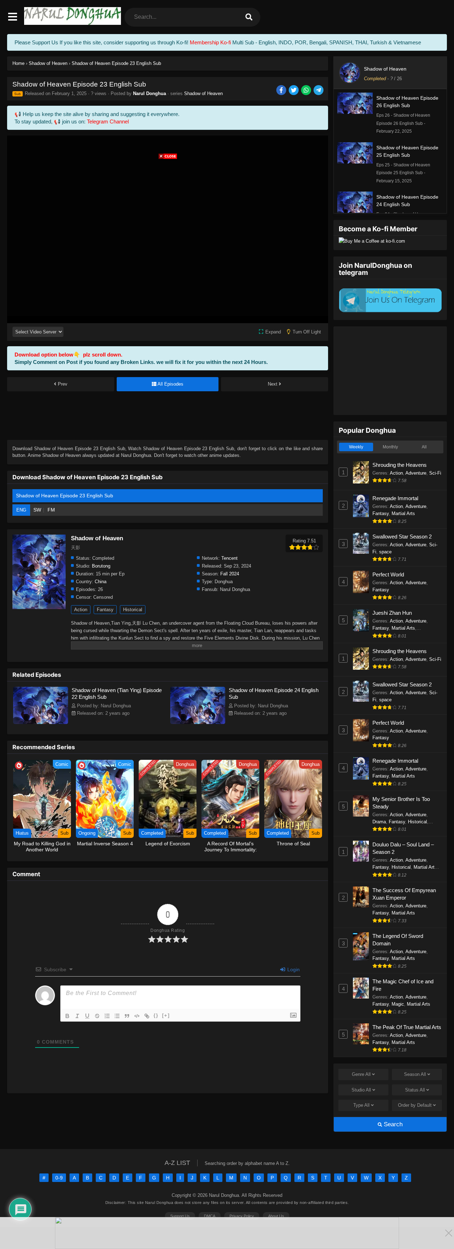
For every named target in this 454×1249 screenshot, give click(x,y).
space (385, 551)
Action (80, 609)
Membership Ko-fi (210, 42)
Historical (132, 609)
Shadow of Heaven (203, 93)
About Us (276, 1216)
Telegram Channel (108, 121)
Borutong (101, 566)
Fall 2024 (229, 573)
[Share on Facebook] (281, 90)
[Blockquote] (127, 1016)
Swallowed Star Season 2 (402, 537)
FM (51, 510)
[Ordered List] (107, 1016)
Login (293, 969)
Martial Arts (403, 513)
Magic (398, 1004)
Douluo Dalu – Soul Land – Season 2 (403, 848)
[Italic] (77, 1016)
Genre (361, 1074)
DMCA (209, 1216)
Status (415, 1090)
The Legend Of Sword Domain (397, 939)
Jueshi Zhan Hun (392, 613)
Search (392, 1124)
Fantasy (105, 609)
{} (156, 1015)
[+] (166, 1015)
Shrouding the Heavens (399, 465)
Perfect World (388, 574)
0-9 (59, 1178)
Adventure (415, 473)
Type (361, 1105)
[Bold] (67, 1016)
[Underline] (87, 1016)
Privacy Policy (241, 1216)
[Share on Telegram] (319, 90)
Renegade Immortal (395, 498)
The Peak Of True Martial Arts (406, 1027)
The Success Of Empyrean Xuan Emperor (404, 894)
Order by (415, 1105)
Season (415, 1074)
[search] (249, 17)
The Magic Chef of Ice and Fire (402, 985)
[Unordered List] (117, 1016)
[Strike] (97, 1016)
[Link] (147, 1016)
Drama (379, 821)
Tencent (229, 558)
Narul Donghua (149, 93)
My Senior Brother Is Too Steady (401, 802)
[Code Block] (137, 1016)
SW (37, 510)
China (100, 581)
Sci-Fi (435, 473)
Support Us (180, 1216)
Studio (361, 1090)
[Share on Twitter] (294, 90)
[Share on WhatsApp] (306, 90)
